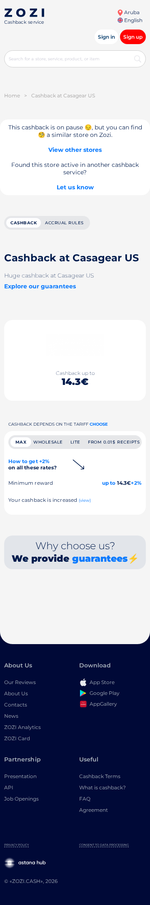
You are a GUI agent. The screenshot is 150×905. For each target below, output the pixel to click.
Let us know (75, 187)
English (132, 20)
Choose (99, 424)
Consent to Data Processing (104, 845)
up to (109, 483)
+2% (136, 483)
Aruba (131, 12)
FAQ (84, 799)
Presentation (20, 776)
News (11, 716)
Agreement (93, 810)
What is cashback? (102, 787)
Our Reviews (20, 682)
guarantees (100, 558)
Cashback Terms (99, 776)
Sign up (132, 37)
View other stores (75, 150)
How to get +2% (32, 464)
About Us (16, 693)
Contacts (15, 705)
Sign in (106, 37)
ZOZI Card (17, 738)
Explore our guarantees (40, 286)
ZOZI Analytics (22, 727)
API (8, 787)
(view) (85, 500)
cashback (23, 223)
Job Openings (21, 799)
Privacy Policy (16, 845)
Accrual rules (64, 223)
